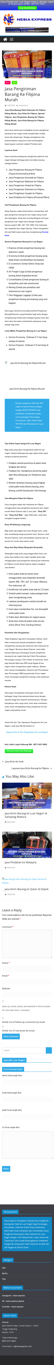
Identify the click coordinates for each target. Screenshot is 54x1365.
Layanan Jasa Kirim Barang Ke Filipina (30, 768)
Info (14, 83)
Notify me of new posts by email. (18, 1030)
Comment (8, 926)
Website (6, 988)
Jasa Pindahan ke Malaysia (20, 862)
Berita (4, 1273)
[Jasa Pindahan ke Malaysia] (27, 833)
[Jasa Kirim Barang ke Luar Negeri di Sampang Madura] (27, 784)
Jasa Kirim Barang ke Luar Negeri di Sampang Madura (26, 815)
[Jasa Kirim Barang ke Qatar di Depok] (27, 879)
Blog (7, 83)
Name (6, 962)
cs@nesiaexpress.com (22, 1346)
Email (5, 975)
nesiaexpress (23, 105)
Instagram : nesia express (13, 1295)
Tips (4, 1279)
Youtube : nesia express (12, 1306)
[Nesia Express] (5, 39)
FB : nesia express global (13, 1301)
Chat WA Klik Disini (27, 8)
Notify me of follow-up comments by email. (23, 1022)
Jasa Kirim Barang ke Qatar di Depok (27, 889)
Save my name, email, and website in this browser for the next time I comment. (26, 1008)
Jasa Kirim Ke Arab (14, 761)
